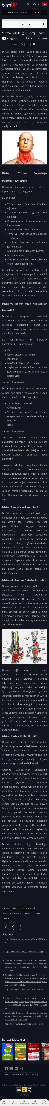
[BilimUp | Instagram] (21, 1068)
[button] (43, 24)
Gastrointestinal (28, 908)
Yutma (6, 908)
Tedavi (37, 913)
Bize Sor (24, 12)
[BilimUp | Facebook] (6, 1068)
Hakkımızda (13, 12)
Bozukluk (7, 913)
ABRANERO (24, 1095)
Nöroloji (17, 913)
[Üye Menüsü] (36, 4)
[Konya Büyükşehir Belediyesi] (24, 1090)
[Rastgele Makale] (30, 24)
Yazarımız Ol (35, 12)
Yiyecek (6, 918)
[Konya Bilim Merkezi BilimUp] (9, 4)
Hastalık (27, 913)
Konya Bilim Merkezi (14, 1074)
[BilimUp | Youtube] (16, 1068)
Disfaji (15, 908)
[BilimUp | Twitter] (11, 1068)
